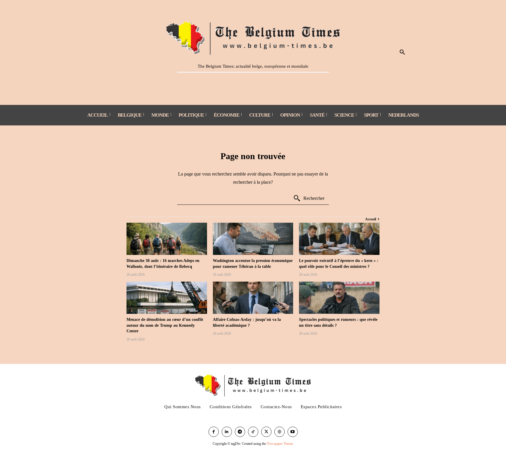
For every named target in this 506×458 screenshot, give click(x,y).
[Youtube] (293, 432)
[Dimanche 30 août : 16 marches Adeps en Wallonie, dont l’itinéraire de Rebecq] (166, 239)
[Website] (279, 432)
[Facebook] (213, 432)
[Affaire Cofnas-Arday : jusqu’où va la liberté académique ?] (253, 298)
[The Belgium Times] (253, 37)
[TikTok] (253, 432)
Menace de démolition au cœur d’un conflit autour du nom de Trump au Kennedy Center (164, 325)
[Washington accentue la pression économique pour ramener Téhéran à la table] (253, 239)
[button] (402, 52)
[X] (266, 432)
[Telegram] (240, 432)
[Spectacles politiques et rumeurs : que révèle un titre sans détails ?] (339, 298)
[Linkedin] (227, 432)
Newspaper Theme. (280, 444)
